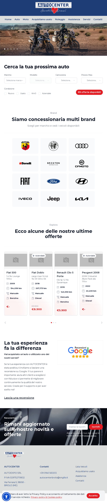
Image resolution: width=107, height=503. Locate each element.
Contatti (97, 19)
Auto (17, 19)
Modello (33, 75)
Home (8, 19)
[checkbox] (5, 93)
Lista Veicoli (81, 466)
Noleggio (60, 19)
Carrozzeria (61, 75)
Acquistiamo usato (42, 19)
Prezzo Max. (87, 75)
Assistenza (74, 19)
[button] (6, 496)
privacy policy (90, 436)
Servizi (86, 19)
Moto (26, 19)
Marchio (7, 75)
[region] (53, 288)
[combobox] (15, 80)
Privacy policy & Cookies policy (46, 497)
